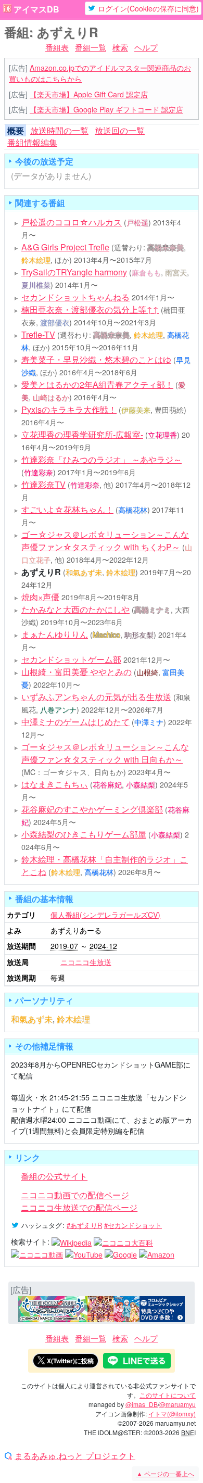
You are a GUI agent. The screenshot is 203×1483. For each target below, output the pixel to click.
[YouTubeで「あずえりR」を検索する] (84, 1253)
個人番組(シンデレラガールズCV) (105, 914)
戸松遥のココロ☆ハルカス (71, 222)
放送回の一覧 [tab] (120, 130)
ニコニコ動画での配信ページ (75, 1195)
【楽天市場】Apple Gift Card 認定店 (89, 94)
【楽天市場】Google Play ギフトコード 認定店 (106, 109)
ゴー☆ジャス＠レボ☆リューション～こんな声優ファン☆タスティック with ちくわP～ (105, 540)
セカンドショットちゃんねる (75, 297)
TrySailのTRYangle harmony (74, 272)
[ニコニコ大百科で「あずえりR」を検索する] (123, 1241)
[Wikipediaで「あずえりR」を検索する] (72, 1241)
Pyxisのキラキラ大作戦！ (69, 409)
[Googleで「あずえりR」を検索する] (121, 1253)
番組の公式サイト (54, 1176)
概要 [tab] (15, 130)
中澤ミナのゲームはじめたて (75, 722)
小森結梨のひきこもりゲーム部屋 (83, 834)
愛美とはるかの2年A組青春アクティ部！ (97, 384)
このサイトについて (167, 1394)
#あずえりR (84, 1225)
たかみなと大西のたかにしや (75, 609)
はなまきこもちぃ (54, 784)
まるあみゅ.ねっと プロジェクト (75, 1456)
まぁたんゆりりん (54, 634)
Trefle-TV (38, 334)
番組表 (57, 47)
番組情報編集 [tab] (32, 142)
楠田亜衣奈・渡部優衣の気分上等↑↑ (90, 309)
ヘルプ (146, 47)
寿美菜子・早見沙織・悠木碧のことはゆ (96, 359)
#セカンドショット (133, 1225)
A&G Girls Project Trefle (65, 247)
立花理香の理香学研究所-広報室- (82, 434)
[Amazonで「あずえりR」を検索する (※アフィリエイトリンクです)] (156, 1253)
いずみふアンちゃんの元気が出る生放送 (96, 697)
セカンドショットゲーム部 (71, 659)
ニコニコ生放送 (85, 962)
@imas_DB (141, 1404)
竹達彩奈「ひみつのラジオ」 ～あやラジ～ (101, 459)
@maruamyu (177, 1404)
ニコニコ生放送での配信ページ (79, 1207)
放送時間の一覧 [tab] (59, 130)
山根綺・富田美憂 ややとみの (76, 672)
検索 (120, 47)
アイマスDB (36, 9)
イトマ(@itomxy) (172, 1413)
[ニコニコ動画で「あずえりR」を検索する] (37, 1253)
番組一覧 (90, 47)
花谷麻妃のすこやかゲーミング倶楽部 (92, 809)
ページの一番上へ (165, 1473)
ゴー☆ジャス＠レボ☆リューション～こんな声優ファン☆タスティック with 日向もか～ (105, 753)
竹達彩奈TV (43, 484)
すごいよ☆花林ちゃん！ (67, 509)
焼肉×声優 (40, 597)
